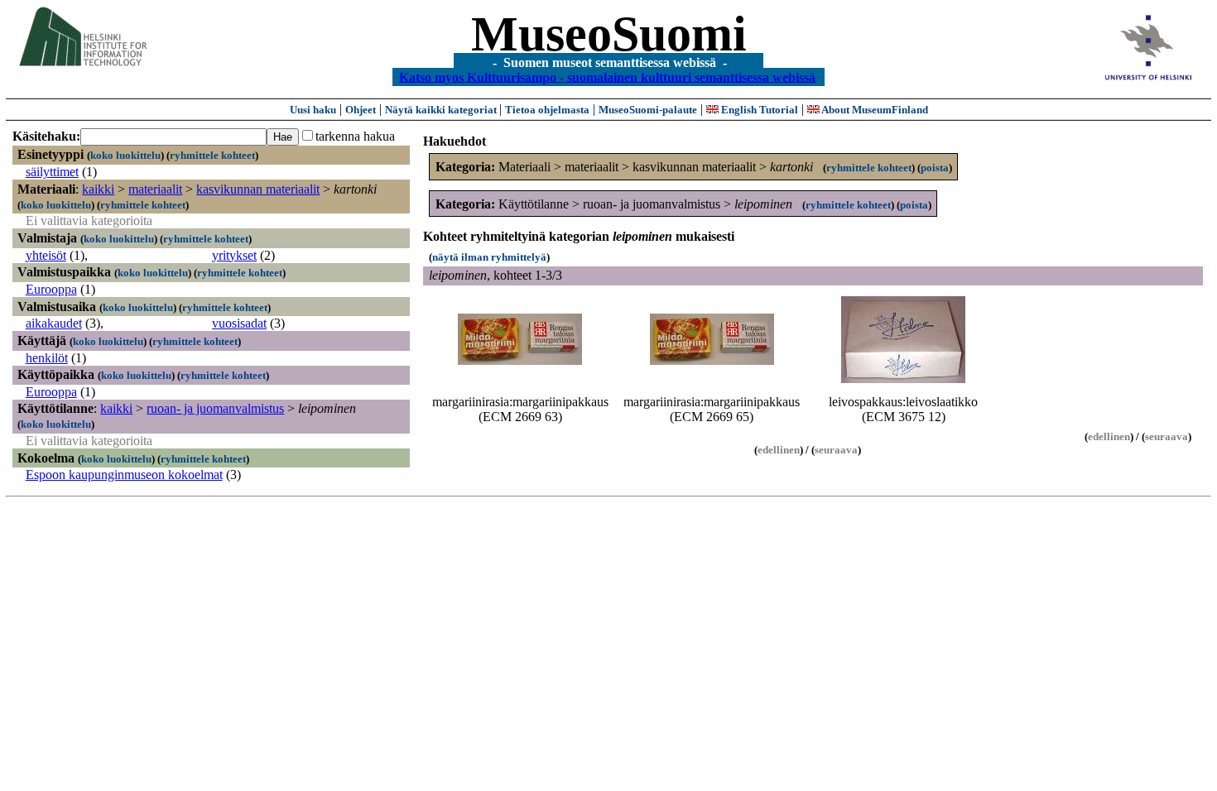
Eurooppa (51, 289)
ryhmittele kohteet (212, 155)
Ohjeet (360, 109)
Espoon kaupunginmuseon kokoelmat (124, 474)
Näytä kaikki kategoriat (442, 109)
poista (935, 167)
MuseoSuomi (609, 34)
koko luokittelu (125, 155)
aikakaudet (54, 323)
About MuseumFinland (874, 109)
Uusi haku (313, 109)
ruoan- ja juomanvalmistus (215, 408)
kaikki (98, 189)
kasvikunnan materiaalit (258, 189)
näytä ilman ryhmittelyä (489, 257)
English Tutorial (758, 109)
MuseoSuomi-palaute (648, 109)
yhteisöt (46, 255)
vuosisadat (239, 323)
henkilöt (47, 358)
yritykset (234, 255)
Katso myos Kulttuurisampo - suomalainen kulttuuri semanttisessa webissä (607, 77)
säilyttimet (52, 172)
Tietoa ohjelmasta (547, 109)
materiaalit (155, 189)
